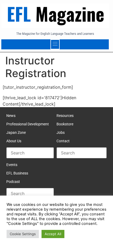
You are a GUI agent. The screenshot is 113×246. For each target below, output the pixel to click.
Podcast (13, 181)
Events (11, 165)
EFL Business (17, 173)
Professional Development (27, 124)
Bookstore (64, 124)
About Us (13, 141)
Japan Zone (16, 132)
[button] (55, 44)
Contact (63, 141)
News (11, 115)
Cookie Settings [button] (23, 234)
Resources (65, 115)
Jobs (60, 132)
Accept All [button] (53, 234)
